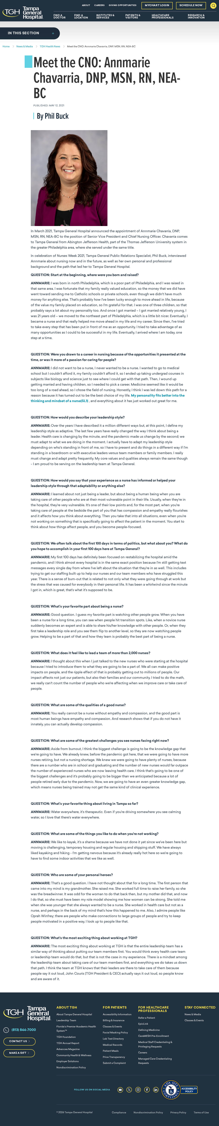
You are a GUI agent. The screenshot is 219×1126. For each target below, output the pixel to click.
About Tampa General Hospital (74, 1014)
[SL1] (84, 401)
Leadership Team (66, 1020)
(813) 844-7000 (24, 1030)
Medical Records (112, 1045)
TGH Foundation (66, 1037)
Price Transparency (114, 1057)
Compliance (119, 1112)
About (86, 5)
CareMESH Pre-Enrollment (153, 1036)
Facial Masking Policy (115, 1032)
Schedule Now (191, 5)
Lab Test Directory (113, 1039)
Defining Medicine (149, 1030)
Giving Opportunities (122, 5)
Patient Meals (111, 1051)
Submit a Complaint (114, 1063)
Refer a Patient (146, 1018)
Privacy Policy (178, 1112)
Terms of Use (201, 1112)
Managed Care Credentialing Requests (155, 1061)
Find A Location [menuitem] (81, 16)
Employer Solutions (67, 1061)
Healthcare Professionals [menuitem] (162, 16)
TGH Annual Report (67, 1043)
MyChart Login (157, 5)
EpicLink (143, 1024)
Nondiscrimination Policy (71, 1067)
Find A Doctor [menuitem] (60, 16)
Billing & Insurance (113, 1020)
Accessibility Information (117, 1014)
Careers (99, 5)
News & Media (193, 1014)
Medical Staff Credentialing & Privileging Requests (155, 1044)
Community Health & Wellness (73, 1055)
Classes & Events (112, 1026)
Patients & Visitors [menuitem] (132, 16)
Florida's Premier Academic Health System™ (76, 1029)
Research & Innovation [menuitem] (196, 16)
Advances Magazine (68, 1049)
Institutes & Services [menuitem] (105, 16)
